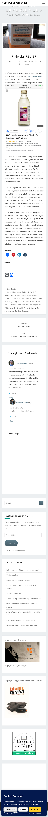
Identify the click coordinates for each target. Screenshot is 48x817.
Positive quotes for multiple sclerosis (21, 620)
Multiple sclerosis (21, 311)
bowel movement (14, 292)
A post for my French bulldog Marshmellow (23, 598)
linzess (7, 298)
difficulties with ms (13, 295)
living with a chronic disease (24, 298)
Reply (11, 397)
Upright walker (12, 575)
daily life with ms (29, 292)
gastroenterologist (29, 295)
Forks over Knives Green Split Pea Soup (21, 625)
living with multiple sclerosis (25, 301)
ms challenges (32, 304)
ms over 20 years (28, 308)
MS (39, 301)
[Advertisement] (24, 780)
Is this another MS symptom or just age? (22, 570)
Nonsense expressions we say (18, 580)
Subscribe (11, 543)
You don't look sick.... (14, 593)
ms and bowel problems (15, 304)
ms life (17, 308)
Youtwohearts (30, 61)
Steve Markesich (22, 363)
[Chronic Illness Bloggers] (24, 744)
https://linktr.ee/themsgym (16, 665)
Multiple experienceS (14, 2)
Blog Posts (11, 289)
